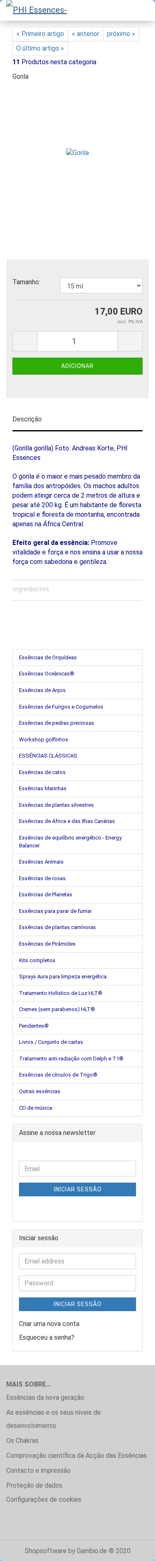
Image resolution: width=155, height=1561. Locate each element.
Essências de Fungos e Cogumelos (61, 707)
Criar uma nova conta (49, 1324)
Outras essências (39, 1091)
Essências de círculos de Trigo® (58, 1075)
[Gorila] (77, 151)
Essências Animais (41, 862)
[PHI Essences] (37, 10)
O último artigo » (40, 48)
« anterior (85, 34)
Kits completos (37, 960)
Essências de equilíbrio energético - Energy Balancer (70, 842)
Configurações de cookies (43, 1499)
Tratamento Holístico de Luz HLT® (61, 993)
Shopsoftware (46, 1551)
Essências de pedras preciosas (56, 723)
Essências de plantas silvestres (56, 805)
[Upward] (132, 1548)
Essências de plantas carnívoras (57, 927)
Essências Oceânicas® (46, 673)
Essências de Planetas (45, 894)
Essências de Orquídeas (48, 657)
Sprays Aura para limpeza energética (63, 976)
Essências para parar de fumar (55, 911)
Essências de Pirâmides (47, 944)
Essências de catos (42, 772)
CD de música (35, 1108)
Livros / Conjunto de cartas (51, 1042)
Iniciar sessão (78, 1189)
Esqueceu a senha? (46, 1337)
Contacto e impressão (38, 1470)
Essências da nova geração (45, 1397)
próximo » (121, 34)
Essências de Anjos (42, 690)
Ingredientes (30, 589)
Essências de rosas (42, 878)
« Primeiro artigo (40, 34)
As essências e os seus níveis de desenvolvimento (53, 1419)
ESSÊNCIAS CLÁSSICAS (48, 756)
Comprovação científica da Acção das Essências (76, 1455)
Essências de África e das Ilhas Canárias (67, 821)
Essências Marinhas (43, 788)
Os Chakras (22, 1441)
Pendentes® (34, 1026)
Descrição (27, 419)
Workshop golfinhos (43, 739)
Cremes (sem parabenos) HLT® (57, 1009)
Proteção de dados (34, 1485)
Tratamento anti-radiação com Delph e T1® (71, 1058)
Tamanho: (26, 282)
